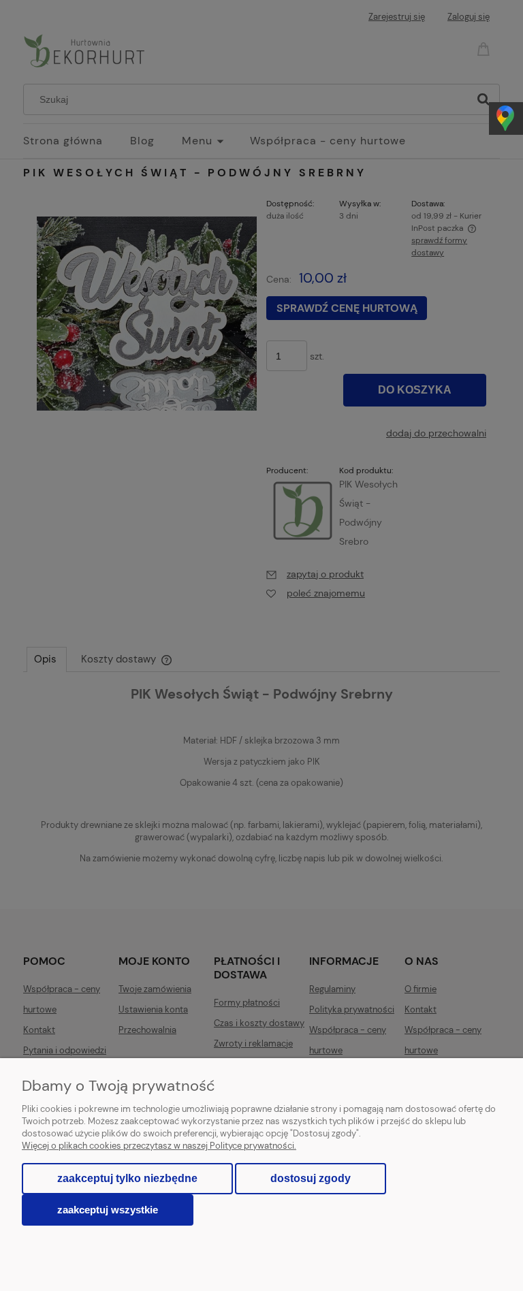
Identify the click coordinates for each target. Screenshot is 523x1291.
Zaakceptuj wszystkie (107, 1209)
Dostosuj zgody (310, 1178)
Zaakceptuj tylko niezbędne (127, 1178)
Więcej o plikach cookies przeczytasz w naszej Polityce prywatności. (159, 1145)
